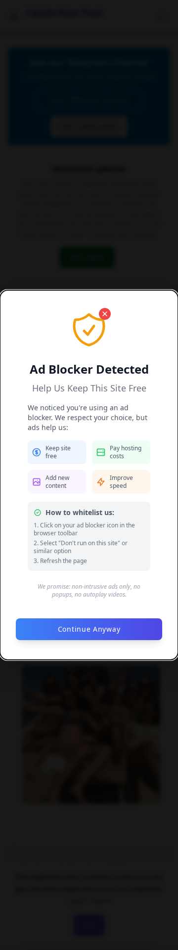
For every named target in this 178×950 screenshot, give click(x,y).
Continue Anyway (89, 629)
